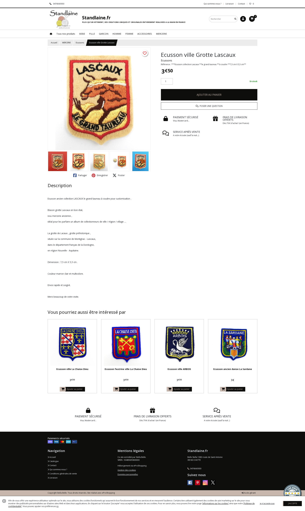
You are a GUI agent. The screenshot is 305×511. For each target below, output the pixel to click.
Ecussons (80, 42)
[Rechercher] (235, 19)
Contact (241, 3)
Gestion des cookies (127, 470)
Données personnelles (128, 474)
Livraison (53, 477)
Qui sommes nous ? (58, 469)
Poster (121, 175)
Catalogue (54, 461)
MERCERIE (66, 42)
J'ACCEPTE (292, 503)
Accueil (54, 42)
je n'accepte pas (267, 503)
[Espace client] (243, 18)
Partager (82, 175)
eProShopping (108, 492)
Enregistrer (102, 175)
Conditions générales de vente (63, 473)
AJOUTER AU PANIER (209, 94)
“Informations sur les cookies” (215, 503)
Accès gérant (250, 492)
